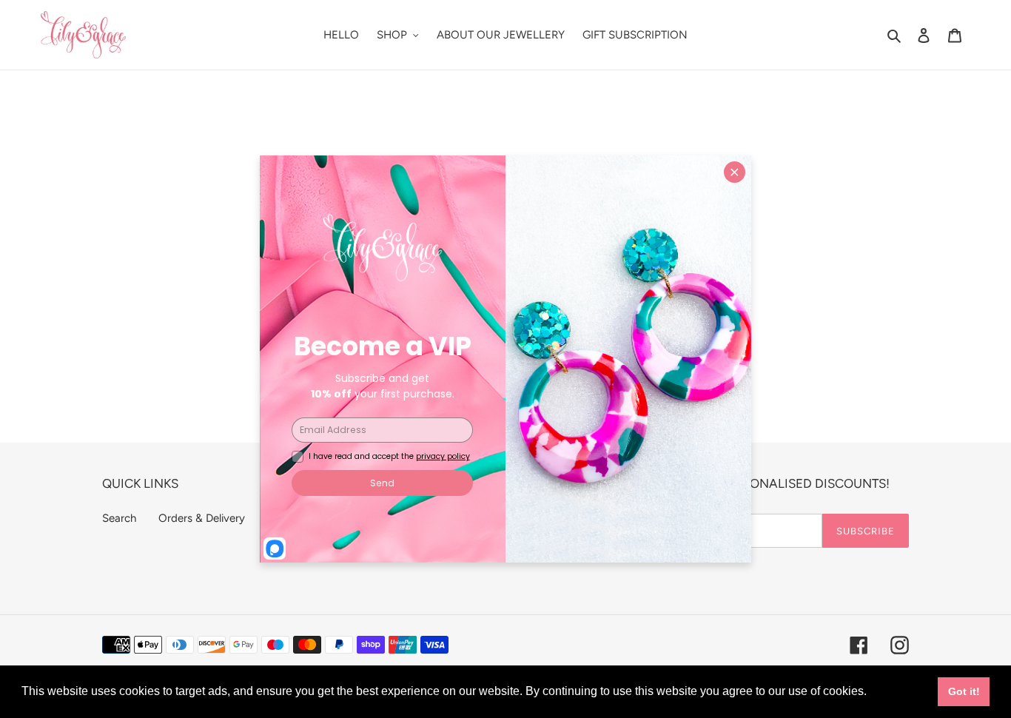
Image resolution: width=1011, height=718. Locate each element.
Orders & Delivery (201, 518)
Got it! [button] (964, 691)
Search (119, 518)
